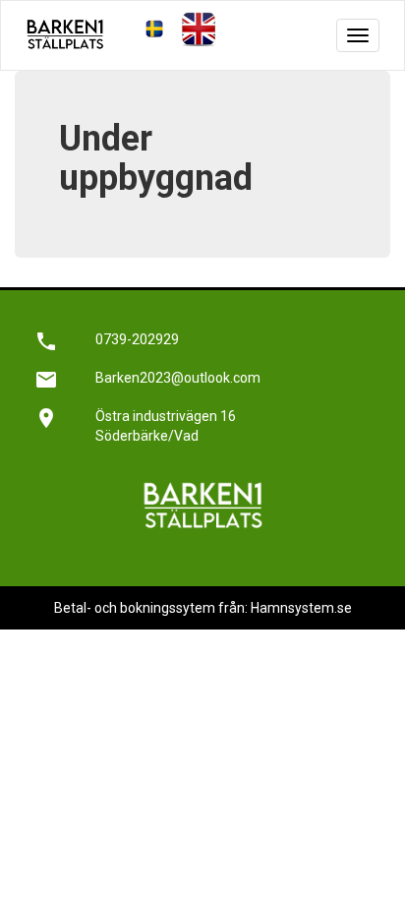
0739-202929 (137, 339)
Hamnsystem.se (301, 608)
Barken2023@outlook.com (177, 378)
